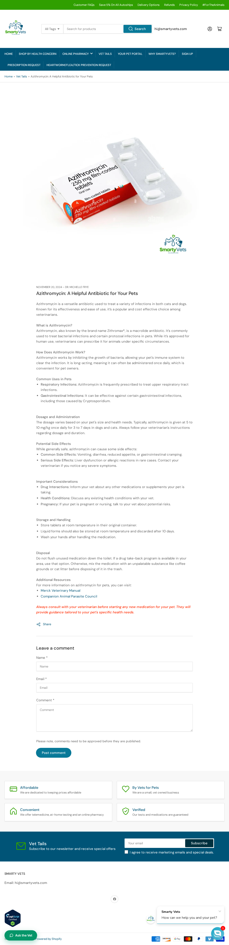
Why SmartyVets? (162, 54)
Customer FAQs (84, 5)
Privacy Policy (188, 5)
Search (140, 29)
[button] (217, 933)
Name (42, 657)
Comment (45, 700)
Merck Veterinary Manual (60, 590)
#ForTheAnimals (213, 5)
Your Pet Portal (130, 54)
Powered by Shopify (48, 939)
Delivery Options (149, 5)
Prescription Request (24, 65)
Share (47, 624)
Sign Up (187, 54)
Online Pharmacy (75, 54)
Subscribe (199, 843)
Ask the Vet (23, 935)
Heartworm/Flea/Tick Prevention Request (79, 65)
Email (41, 679)
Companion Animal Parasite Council (69, 596)
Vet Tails (105, 54)
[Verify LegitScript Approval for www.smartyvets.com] (12, 918)
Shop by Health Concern (37, 54)
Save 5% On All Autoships (116, 5)
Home (8, 54)
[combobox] (107, 29)
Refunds (169, 5)
